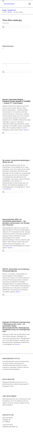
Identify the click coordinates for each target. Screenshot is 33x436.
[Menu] (30, 4)
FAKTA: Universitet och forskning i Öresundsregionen (16, 270)
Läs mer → (27, 130)
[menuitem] (25, 3)
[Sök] (25, 3)
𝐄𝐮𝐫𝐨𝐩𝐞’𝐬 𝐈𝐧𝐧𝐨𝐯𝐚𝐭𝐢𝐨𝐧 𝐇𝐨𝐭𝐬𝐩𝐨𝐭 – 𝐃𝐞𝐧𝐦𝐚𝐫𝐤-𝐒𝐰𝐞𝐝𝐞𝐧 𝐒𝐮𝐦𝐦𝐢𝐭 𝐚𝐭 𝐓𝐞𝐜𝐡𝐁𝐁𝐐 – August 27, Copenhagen (16, 101)
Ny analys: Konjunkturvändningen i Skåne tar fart (16, 161)
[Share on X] (4, 48)
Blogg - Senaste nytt (9, 10)
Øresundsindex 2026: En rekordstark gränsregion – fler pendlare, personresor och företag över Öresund (15, 222)
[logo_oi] (13, 3)
